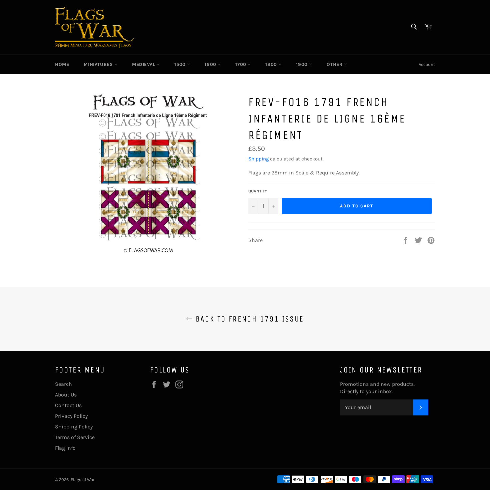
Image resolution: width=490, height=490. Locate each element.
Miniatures (99, 64)
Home (62, 64)
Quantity (257, 191)
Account (427, 64)
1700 (241, 64)
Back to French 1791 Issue (248, 319)
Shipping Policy (74, 426)
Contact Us (68, 405)
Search (63, 384)
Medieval (144, 64)
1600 (211, 64)
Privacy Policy (71, 416)
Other (335, 64)
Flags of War (83, 479)
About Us (66, 394)
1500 (180, 64)
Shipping (258, 159)
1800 (271, 64)
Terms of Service (75, 437)
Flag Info (65, 448)
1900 (302, 64)
